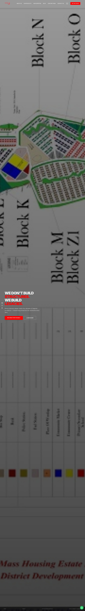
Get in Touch (75, 3)
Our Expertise (37, 3)
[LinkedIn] (2, 303)
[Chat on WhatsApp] (82, 608)
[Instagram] (2, 305)
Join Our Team (51, 3)
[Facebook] (2, 308)
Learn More (29, 317)
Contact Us (60, 3)
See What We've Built (13, 317)
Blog (44, 3)
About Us (19, 3)
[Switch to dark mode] (67, 3)
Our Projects (27, 3)
